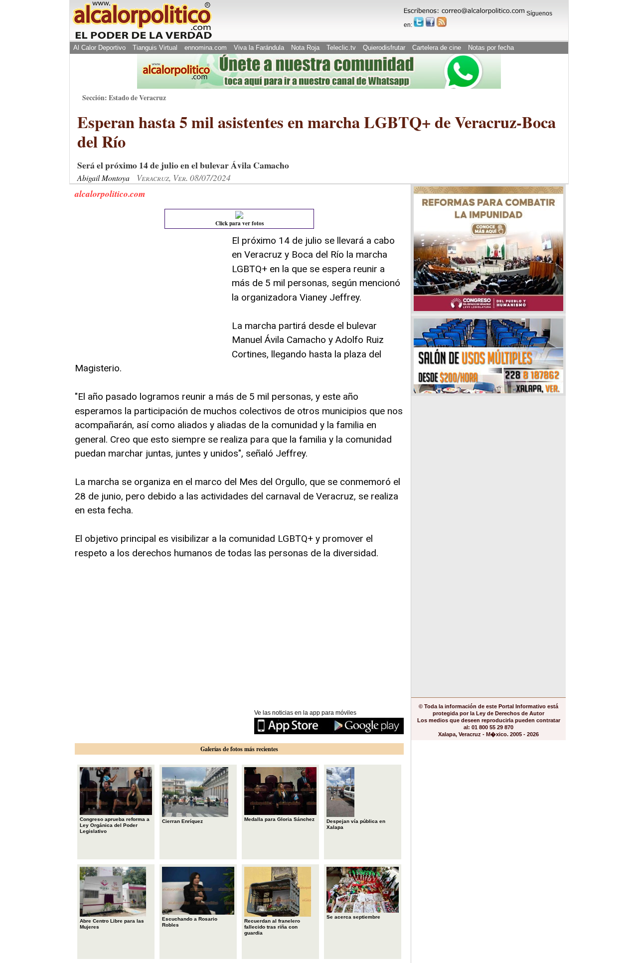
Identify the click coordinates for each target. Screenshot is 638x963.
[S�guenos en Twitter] (419, 22)
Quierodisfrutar (384, 47)
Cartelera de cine (436, 47)
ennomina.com (205, 47)
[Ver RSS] (442, 22)
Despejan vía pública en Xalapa (355, 824)
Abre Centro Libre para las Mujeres (112, 924)
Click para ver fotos (239, 223)
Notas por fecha (491, 47)
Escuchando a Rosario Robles (189, 922)
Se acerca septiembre (353, 917)
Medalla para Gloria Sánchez (279, 819)
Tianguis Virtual (155, 47)
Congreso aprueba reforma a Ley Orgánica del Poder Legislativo (115, 825)
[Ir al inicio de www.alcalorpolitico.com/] (142, 38)
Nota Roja (305, 47)
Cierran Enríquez (182, 821)
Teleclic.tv (341, 47)
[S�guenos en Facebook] (430, 22)
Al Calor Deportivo (99, 47)
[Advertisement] (149, 296)
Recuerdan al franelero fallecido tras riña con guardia (272, 927)
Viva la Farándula (259, 47)
